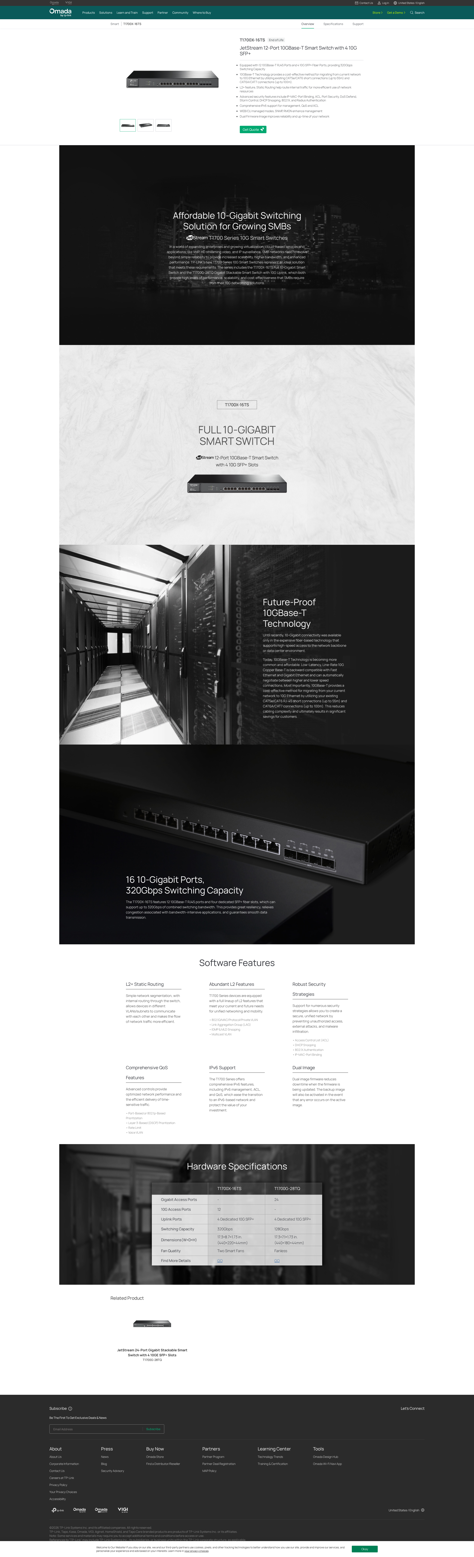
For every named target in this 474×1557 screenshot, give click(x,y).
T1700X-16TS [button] (132, 24)
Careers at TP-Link (61, 1478)
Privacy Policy (58, 1485)
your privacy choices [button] (196, 1551)
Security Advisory (112, 1471)
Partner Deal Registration (219, 1464)
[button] (364, 3)
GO (220, 1260)
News (105, 1457)
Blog (104, 1464)
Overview (307, 24)
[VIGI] (122, 1510)
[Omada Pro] (101, 1510)
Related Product (127, 1298)
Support (358, 24)
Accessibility (57, 1499)
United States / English (404, 1510)
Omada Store (155, 1457)
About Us (55, 1457)
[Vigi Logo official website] (68, 3)
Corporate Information (64, 1464)
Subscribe (153, 1429)
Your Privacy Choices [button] (63, 1492)
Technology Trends (270, 1457)
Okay (364, 1549)
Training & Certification (273, 1464)
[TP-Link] (57, 1510)
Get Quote (251, 129)
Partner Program (213, 1457)
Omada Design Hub (325, 1457)
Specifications (333, 24)
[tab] (128, 125)
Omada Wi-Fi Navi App (327, 1464)
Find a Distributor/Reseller (163, 1464)
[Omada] (79, 1510)
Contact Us (56, 1471)
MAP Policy (209, 1471)
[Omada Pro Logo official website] (54, 3)
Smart (115, 24)
